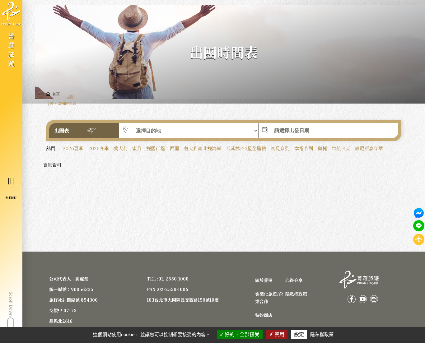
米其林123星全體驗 (246, 148)
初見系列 (280, 148)
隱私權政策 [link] (322, 334)
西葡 (174, 148)
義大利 (121, 148)
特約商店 (264, 315)
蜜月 (137, 148)
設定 (299, 334)
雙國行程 (155, 148)
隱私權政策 (296, 294)
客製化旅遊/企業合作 (269, 297)
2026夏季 (73, 148)
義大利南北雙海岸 (202, 148)
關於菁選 (264, 280)
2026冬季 (98, 148)
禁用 (278, 334)
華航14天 (341, 148)
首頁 (56, 93)
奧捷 (322, 148)
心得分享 (294, 280)
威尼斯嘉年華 (369, 148)
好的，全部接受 (241, 334)
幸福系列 (303, 148)
